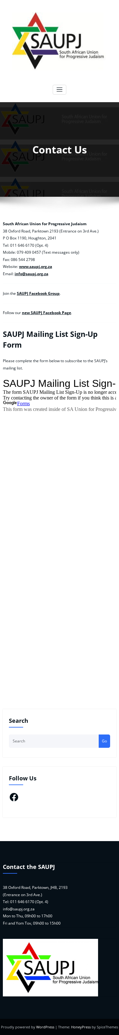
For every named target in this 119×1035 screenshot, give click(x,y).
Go (104, 741)
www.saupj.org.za (35, 266)
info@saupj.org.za (31, 273)
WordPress (45, 1027)
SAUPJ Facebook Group (38, 293)
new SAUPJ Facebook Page (46, 312)
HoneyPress (81, 1027)
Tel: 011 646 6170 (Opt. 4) (25, 901)
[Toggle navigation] (59, 90)
